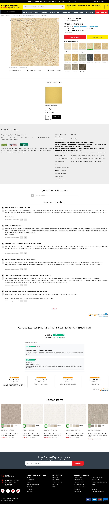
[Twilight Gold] (8, 425)
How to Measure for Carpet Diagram (17, 207)
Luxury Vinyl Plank (30, 12)
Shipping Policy (79, 479)
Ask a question (94, 26)
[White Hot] (24, 425)
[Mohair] (5, 425)
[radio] (67, 47)
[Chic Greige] (99, 425)
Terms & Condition (80, 484)
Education (30, 489)
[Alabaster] (30, 425)
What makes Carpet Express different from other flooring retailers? (28, 275)
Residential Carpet (17, 15)
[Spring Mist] (12, 425)
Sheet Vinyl (66, 12)
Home (2, 15)
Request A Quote (97, 477)
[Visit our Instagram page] (18, 491)
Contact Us (30, 479)
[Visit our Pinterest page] (3, 491)
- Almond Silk (94, 430)
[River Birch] (92, 425)
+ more (15, 425)
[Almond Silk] (89, 425)
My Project (55, 484)
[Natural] (96, 425)
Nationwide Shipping (62, 1)
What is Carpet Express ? (13, 225)
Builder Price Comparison (100, 482)
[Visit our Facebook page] (8, 491)
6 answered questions (80, 26)
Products (30, 487)
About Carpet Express (36, 475)
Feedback (77, 489)
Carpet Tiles (54, 12)
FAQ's (54, 487)
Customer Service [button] (98, 1)
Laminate (89, 12)
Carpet (44, 12)
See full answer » (9, 216)
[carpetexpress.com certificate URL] (100, 389)
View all (54, 308)
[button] (97, 6)
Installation (77, 491)
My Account (57, 475)
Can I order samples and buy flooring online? (20, 259)
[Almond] (2, 425)
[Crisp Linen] (27, 425)
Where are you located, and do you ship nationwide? (23, 243)
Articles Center (96, 479)
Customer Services (98, 491)
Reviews (29, 491)
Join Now (78, 463)
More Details (68, 32)
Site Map (94, 489)
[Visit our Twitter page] (13, 491)
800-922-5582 (9, 477)
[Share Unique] (58, 20)
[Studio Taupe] (33, 425)
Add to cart (56, 116)
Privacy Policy (78, 477)
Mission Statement (33, 484)
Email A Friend (23, 67)
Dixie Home (69, 26)
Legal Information (79, 487)
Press (93, 484)
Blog (93, 487)
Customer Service (81, 475)
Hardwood (78, 12)
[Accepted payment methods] (97, 499)
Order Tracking (57, 482)
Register (55, 477)
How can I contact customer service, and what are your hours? (26, 291)
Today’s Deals (101, 12)
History (29, 482)
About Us (30, 477)
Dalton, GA (76, 1)
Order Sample (97, 37)
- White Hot (28, 430)
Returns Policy (78, 482)
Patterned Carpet (29, 15)
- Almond (7, 430)
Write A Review (13, 67)
